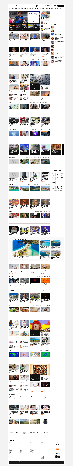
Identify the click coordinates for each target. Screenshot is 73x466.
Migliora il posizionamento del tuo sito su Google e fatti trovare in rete (13, 412)
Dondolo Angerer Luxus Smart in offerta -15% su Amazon (45, 179)
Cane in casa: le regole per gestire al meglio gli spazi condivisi (13, 371)
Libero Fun (42, 448)
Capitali (41, 184)
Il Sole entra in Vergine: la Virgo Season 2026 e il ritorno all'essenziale (45, 389)
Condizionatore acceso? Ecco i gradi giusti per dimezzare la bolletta (13, 271)
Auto (41, 126)
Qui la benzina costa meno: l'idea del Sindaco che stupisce (34, 124)
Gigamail (10, 449)
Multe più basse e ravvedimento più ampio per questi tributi (34, 110)
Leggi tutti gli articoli (57, 239)
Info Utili (43, 102)
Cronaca (41, 211)
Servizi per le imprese (13, 403)
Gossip (35, 8)
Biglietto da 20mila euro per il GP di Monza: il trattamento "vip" (35, 300)
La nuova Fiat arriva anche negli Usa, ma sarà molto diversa (45, 124)
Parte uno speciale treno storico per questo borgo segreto (13, 192)
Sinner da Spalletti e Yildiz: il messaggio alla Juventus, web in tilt (24, 233)
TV (37, 8)
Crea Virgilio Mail (60, 5)
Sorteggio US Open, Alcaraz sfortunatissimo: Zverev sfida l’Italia (35, 233)
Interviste (21, 56)
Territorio (42, 302)
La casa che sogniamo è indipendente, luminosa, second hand (23, 81)
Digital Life (38, 129)
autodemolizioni (25, 435)
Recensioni (48, 129)
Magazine (11, 59)
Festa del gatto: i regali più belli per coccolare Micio (15, 389)
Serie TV (49, 59)
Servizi (38, 432)
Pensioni (46, 102)
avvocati (45, 433)
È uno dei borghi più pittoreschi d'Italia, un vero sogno (13, 398)
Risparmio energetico (39, 262)
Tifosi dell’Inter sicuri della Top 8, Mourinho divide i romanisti (13, 233)
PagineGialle (31, 452)
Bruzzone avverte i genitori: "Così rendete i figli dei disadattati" (34, 206)
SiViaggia (11, 184)
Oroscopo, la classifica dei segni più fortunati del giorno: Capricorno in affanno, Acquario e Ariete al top (35, 376)
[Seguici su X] (59, 444)
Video (32, 8)
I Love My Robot (22, 181)
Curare (20, 328)
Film (46, 59)
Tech (30, 8)
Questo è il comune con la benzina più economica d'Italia (13, 284)
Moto (10, 126)
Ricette (40, 8)
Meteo (22, 8)
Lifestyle (43, 45)
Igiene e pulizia (46, 262)
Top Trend (10, 414)
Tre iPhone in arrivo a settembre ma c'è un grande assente (13, 138)
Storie (49, 211)
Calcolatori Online (43, 457)
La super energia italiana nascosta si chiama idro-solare (46, 88)
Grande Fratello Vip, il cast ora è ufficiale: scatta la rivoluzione (45, 67)
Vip (9, 56)
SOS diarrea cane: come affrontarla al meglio (25, 386)
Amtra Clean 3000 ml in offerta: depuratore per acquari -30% (34, 179)
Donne (19, 8)
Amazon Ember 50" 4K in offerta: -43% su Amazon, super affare (13, 179)
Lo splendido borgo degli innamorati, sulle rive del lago (45, 398)
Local (10, 302)
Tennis (31, 235)
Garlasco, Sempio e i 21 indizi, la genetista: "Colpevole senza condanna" (13, 67)
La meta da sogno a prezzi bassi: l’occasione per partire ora (45, 257)
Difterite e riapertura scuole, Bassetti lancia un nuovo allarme (24, 206)
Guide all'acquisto (45, 32)
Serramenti (42, 273)
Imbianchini (24, 262)
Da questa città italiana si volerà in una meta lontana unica (45, 192)
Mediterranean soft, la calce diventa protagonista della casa (24, 165)
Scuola (47, 8)
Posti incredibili (45, 184)
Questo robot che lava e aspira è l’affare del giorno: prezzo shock (45, 40)
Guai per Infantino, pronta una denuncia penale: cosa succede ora (45, 220)
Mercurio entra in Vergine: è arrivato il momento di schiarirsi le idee (34, 389)
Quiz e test (48, 276)
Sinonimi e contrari (43, 456)
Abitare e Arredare (11, 432)
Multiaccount (10, 450)
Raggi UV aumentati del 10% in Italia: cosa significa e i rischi (55, 151)
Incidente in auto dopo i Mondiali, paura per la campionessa (34, 54)
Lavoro (49, 102)
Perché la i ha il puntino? (45, 357)
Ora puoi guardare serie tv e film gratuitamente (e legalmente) (34, 138)
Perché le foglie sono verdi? (13, 357)
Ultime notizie (37, 211)
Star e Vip (39, 45)
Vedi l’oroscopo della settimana (57, 190)
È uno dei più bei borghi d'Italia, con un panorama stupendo (35, 398)
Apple (35, 129)
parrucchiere (31, 433)
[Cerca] (36, 6)
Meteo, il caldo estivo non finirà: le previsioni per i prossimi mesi (45, 284)
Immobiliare (34, 102)
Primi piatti (37, 305)
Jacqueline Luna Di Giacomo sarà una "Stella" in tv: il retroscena (13, 206)
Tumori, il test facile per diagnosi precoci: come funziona (13, 327)
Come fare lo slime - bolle (24, 357)
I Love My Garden (43, 181)
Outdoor (49, 157)
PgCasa (10, 262)
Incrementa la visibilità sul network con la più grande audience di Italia (24, 412)
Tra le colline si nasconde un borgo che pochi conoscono (24, 398)
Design (32, 157)
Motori (27, 8)
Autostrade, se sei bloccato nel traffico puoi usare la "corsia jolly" (24, 284)
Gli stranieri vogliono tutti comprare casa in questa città (47, 22)
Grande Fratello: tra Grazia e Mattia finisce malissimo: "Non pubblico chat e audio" (34, 67)
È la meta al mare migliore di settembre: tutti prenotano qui (44, 247)
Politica (44, 211)
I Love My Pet (32, 181)
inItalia (52, 8)
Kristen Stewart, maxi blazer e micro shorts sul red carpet (26, 98)
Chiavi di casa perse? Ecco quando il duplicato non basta (45, 271)
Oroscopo (43, 8)
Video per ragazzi (47, 350)
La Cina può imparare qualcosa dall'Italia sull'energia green (34, 86)
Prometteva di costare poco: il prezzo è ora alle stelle (47, 26)
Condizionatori (11, 273)
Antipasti (34, 305)
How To (42, 129)
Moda (46, 45)
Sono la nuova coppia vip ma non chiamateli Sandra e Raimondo (24, 54)
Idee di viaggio (34, 184)
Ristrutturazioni (40, 157)
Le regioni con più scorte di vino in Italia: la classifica (46, 334)
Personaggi (43, 59)
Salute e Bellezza (32, 432)
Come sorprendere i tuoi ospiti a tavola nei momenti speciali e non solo (34, 425)
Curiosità (45, 276)
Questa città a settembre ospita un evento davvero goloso (55, 257)
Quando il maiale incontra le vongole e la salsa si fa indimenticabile (59, 38)
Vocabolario (42, 455)
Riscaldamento (19, 262)
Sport (13, 8)
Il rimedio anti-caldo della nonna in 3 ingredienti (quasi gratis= (24, 40)
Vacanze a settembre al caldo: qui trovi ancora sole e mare (55, 247)
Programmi (39, 59)
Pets (9, 373)
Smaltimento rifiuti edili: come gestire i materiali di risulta (13, 425)
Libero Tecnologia (12, 129)
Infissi (49, 262)
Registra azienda (32, 453)
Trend (57, 8)
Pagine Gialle (11, 430)
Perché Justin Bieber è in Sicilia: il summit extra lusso (15, 98)
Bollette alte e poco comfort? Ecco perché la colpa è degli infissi (24, 271)
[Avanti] (63, 149)
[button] (38, 21)
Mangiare (17, 432)
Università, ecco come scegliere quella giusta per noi (15, 95)
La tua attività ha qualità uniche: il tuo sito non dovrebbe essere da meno (34, 412)
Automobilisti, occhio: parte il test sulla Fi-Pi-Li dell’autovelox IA (45, 138)
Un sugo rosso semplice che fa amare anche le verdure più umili (24, 313)
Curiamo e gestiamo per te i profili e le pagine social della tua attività (45, 412)
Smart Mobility (32, 450)
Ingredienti (48, 305)
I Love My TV (10, 181)
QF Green (32, 72)
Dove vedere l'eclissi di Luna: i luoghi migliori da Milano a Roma (45, 300)
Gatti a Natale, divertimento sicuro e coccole (15, 386)
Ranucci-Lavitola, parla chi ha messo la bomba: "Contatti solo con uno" (14, 220)
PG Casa (31, 454)
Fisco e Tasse (39, 102)
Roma (11, 290)
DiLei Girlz (11, 72)
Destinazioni (29, 184)
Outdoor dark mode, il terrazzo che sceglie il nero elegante (13, 165)
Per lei (49, 32)
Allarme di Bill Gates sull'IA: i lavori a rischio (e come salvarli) (45, 206)
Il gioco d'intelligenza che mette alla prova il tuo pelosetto (24, 371)
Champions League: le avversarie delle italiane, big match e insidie (45, 233)
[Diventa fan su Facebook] (56, 444)
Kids (10, 350)
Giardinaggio (45, 157)
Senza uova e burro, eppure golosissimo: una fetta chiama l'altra (45, 313)
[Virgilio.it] (12, 5)
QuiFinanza (11, 102)
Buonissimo (11, 305)
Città (55, 8)
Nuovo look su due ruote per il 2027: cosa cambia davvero (13, 124)
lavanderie (38, 433)
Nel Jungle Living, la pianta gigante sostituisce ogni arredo (34, 165)
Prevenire (10, 329)
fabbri (10, 437)
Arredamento (35, 157)
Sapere (60, 8)
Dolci (45, 305)
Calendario (10, 451)
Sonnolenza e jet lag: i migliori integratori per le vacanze (15, 346)
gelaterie (17, 433)
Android (32, 129)
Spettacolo (42, 56)
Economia (16, 8)
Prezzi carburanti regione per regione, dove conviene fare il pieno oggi (59, 27)
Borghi (49, 184)
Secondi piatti (42, 305)
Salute (49, 8)
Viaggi (25, 8)
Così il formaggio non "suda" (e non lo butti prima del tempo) (34, 313)
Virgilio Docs (10, 448)
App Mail (10, 452)
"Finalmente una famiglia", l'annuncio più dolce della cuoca (13, 54)
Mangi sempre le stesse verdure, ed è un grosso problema (13, 313)
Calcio (10, 235)
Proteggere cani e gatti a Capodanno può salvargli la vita (26, 389)
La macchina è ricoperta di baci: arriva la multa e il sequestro (14, 151)
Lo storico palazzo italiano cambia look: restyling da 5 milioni (13, 300)
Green (32, 89)
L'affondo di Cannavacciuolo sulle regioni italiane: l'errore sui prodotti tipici (24, 300)
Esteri (47, 211)
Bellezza (49, 45)
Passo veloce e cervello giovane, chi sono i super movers (24, 337)
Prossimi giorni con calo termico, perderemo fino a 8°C (45, 18)
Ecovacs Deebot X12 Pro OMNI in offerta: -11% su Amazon (24, 179)
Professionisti (46, 432)
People (36, 45)
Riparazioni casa (33, 262)
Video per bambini (41, 350)
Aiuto (9, 453)
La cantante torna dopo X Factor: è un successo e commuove (45, 54)
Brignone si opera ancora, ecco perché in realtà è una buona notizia (59, 57)
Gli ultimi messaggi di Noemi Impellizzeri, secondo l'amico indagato (24, 220)
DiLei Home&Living (12, 157)
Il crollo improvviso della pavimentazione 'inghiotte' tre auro (35, 151)
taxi (23, 434)
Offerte (41, 32)
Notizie (10, 8)
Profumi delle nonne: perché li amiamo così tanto (26, 95)
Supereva (11, 276)
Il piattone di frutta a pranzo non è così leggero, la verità (15, 342)
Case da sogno (28, 157)
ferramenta (10, 433)
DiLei (10, 45)
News (36, 59)
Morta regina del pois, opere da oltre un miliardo (47, 29)
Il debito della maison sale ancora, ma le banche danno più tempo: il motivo (34, 220)
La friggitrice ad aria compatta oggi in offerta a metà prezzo (45, 425)
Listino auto (31, 449)
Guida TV (33, 59)
